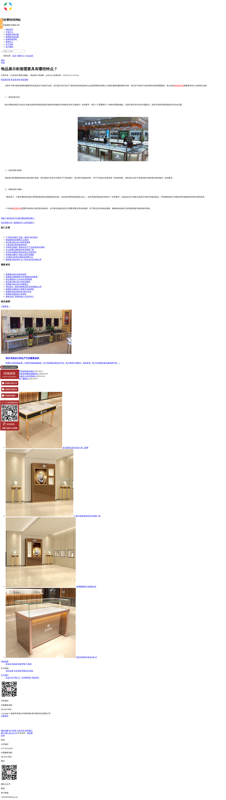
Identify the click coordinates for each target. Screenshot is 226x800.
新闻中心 (9, 42)
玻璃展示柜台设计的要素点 (17, 284)
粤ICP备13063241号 (9, 733)
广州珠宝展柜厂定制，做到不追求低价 (22, 237)
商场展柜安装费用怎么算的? (17, 240)
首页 (14, 56)
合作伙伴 (20, 731)
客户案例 (9, 47)
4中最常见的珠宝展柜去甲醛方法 (19, 257)
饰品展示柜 (5, 80)
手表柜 (29, 664)
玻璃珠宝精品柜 (12, 37)
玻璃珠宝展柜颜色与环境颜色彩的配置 (22, 277)
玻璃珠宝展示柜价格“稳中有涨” (19, 292)
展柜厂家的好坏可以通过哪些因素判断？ (18, 218)
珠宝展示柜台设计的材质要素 (18, 242)
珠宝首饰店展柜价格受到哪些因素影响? (22, 374)
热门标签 (12, 731)
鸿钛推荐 (4, 662)
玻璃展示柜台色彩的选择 (16, 274)
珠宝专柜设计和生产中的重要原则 (22, 358)
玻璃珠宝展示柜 (12, 34)
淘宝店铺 (9, 671)
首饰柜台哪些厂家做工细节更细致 (20, 255)
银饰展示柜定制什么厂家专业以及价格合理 (23, 260)
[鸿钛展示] (8, 14)
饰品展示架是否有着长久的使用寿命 (21, 376)
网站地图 (4, 731)
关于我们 (4, 675)
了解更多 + (5, 306)
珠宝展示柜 (15, 80)
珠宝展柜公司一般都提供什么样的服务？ (18, 223)
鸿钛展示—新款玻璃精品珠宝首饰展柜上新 (23, 287)
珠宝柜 (8, 664)
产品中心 (9, 32)
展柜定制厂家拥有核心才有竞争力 (20, 297)
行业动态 (29, 56)
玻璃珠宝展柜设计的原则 (16, 294)
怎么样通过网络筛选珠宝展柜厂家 (20, 250)
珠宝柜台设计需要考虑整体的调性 (20, 371)
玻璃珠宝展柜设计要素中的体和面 (20, 289)
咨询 (3, 736)
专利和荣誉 (26, 678)
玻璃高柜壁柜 (11, 39)
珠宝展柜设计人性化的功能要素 (19, 279)
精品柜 (14, 664)
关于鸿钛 (9, 44)
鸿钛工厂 (17, 678)
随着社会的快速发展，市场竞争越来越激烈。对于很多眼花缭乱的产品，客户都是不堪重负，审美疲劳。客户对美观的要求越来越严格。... (63, 363)
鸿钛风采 (35, 678)
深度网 (30, 733)
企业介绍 (9, 678)
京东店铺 (17, 671)
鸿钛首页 (9, 29)
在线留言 (4, 716)
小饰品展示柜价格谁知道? (16, 245)
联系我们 (28, 731)
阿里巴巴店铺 (27, 671)
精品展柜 (24, 80)
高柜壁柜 (21, 664)
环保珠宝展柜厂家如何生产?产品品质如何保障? (25, 247)
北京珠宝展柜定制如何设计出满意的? (21, 252)
